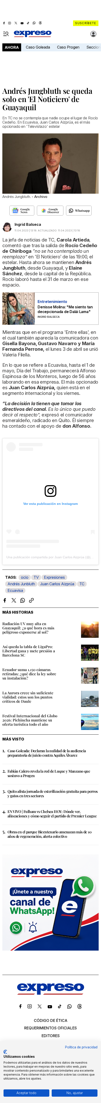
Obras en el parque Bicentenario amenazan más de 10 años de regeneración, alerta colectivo (49, 834)
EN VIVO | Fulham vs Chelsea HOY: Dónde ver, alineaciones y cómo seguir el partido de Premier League (52, 813)
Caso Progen (68, 47)
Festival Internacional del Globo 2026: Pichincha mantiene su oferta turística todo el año (29, 720)
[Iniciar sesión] (93, 34)
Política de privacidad (81, 1047)
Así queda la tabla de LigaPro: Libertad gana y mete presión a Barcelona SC (28, 650)
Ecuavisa (15, 590)
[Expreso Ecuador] (50, 993)
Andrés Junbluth (21, 584)
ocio (24, 577)
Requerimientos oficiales (50, 1028)
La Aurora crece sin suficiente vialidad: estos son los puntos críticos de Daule (27, 697)
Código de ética (50, 1020)
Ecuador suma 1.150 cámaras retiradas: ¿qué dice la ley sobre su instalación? (29, 673)
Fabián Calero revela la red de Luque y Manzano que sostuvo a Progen (49, 773)
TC (81, 584)
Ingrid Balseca (28, 224)
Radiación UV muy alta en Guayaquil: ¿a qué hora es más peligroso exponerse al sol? (28, 628)
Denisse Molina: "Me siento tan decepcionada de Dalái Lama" (65, 309)
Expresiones (54, 577)
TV (36, 577)
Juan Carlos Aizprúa (57, 584)
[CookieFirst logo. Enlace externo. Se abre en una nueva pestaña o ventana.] (5, 1052)
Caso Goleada (38, 47)
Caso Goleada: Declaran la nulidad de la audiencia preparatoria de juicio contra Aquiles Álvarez (47, 753)
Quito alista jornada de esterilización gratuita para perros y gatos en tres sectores (53, 793)
